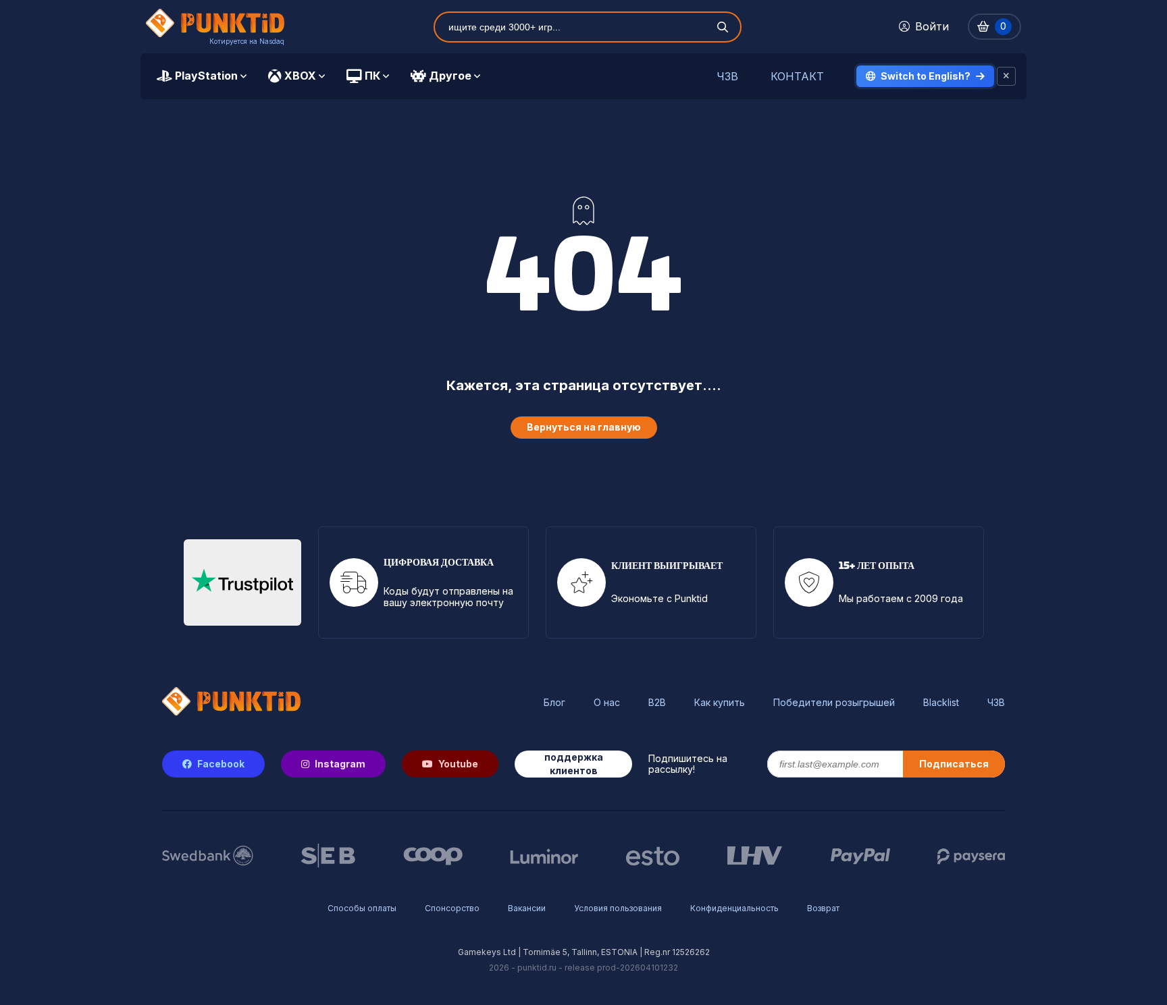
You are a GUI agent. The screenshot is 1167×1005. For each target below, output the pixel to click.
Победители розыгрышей (834, 702)
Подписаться (954, 763)
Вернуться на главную (584, 427)
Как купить (719, 702)
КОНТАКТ (797, 76)
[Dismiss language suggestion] (1006, 76)
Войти (932, 26)
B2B (657, 702)
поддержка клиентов (573, 763)
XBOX (300, 75)
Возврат (823, 908)
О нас (607, 702)
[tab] (201, 76)
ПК (372, 75)
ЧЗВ (727, 76)
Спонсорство (452, 908)
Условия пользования (618, 908)
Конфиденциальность (734, 908)
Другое (450, 75)
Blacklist (941, 702)
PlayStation (206, 75)
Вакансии (527, 908)
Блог (554, 702)
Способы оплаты (362, 908)
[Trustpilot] (242, 582)
